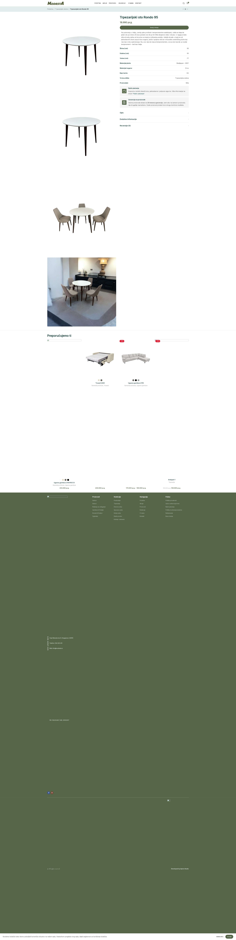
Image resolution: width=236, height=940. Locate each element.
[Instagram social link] (52, 792)
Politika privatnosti (171, 500)
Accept (229, 936)
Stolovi (94, 503)
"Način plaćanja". (139, 93)
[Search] (183, 3)
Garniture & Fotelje (98, 510)
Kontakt (142, 516)
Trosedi (106, 385)
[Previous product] (183, 9)
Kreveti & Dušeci (97, 513)
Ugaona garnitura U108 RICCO (64, 483)
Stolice (94, 500)
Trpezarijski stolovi (61, 9)
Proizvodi (143, 507)
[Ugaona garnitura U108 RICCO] (64, 408)
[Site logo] (55, 3)
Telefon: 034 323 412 (56, 643)
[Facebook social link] (48, 792)
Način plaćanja (170, 507)
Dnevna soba (118, 507)
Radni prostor (118, 516)
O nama (142, 513)
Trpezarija (172, 482)
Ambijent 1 (171, 480)
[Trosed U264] (100, 358)
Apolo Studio (184, 869)
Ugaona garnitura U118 (136, 383)
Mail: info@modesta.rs (56, 648)
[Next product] (187, 9)
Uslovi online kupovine (172, 503)
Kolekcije (142, 510)
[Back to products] (185, 9)
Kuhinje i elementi (119, 519)
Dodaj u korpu (154, 27)
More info (220, 936)
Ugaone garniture (70, 485)
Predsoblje (117, 500)
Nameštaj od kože (58, 485)
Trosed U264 (100, 383)
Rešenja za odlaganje (99, 507)
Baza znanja (169, 516)
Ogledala (95, 516)
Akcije (141, 503)
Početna (50, 9)
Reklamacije (169, 513)
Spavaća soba (118, 510)
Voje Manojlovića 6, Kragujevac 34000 (61, 638)
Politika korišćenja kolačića (174, 510)
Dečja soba (117, 513)
